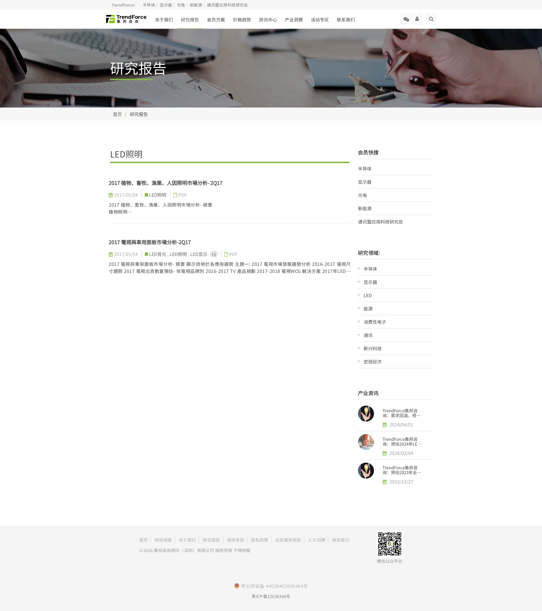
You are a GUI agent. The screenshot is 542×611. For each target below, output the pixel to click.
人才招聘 (316, 540)
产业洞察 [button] (294, 19)
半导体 (364, 168)
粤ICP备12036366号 (271, 596)
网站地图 (163, 540)
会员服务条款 (288, 540)
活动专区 (320, 19)
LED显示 (199, 254)
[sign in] (417, 17)
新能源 (364, 208)
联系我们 (346, 19)
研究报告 (190, 19)
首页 (117, 114)
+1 (214, 254)
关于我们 (164, 19)
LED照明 (158, 194)
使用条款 (235, 540)
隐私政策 (259, 540)
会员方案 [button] (216, 19)
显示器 (364, 181)
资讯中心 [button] (268, 19)
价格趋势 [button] (242, 19)
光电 (362, 195)
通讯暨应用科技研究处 (380, 221)
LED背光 (158, 254)
